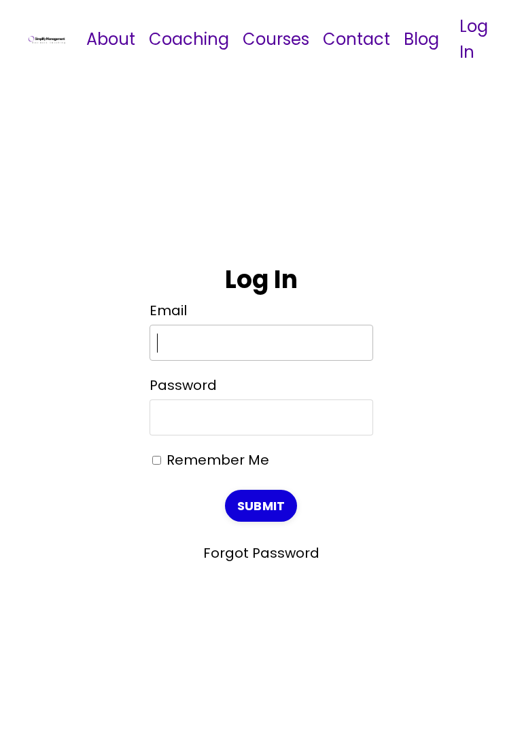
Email (168, 310)
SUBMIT (261, 505)
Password (183, 385)
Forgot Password (261, 552)
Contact (356, 39)
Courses (276, 39)
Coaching (189, 39)
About (110, 39)
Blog (421, 39)
